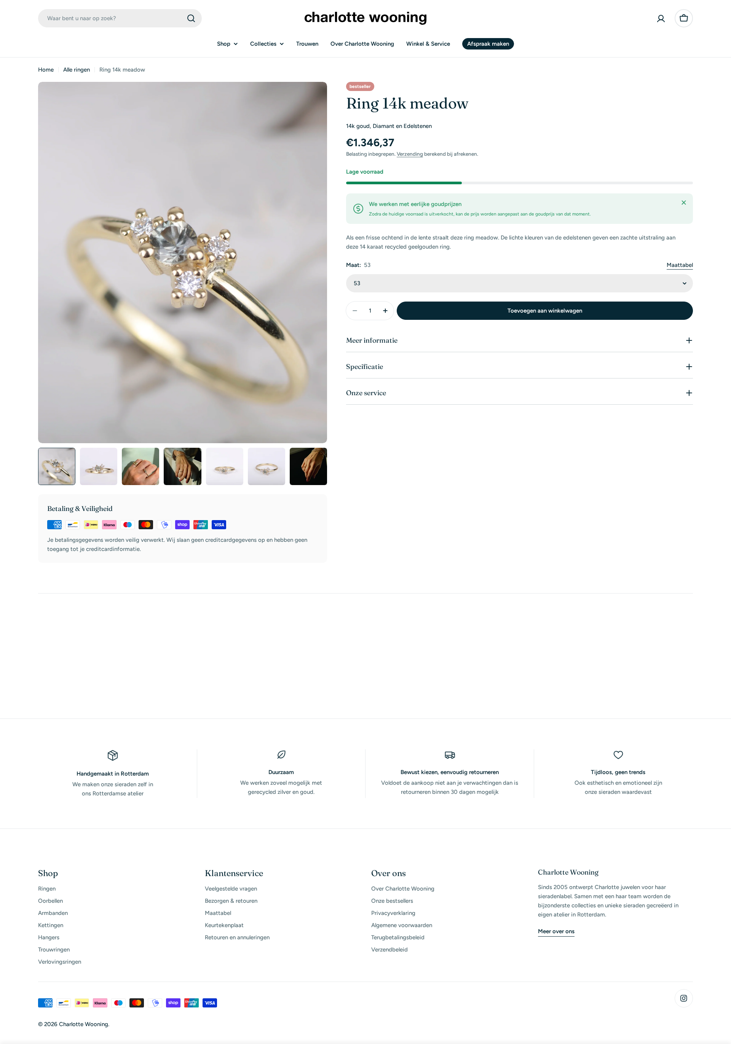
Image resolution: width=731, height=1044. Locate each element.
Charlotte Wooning (83, 1024)
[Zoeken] (191, 18)
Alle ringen (76, 69)
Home (46, 69)
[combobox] (120, 18)
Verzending (410, 154)
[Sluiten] (684, 202)
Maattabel (680, 265)
